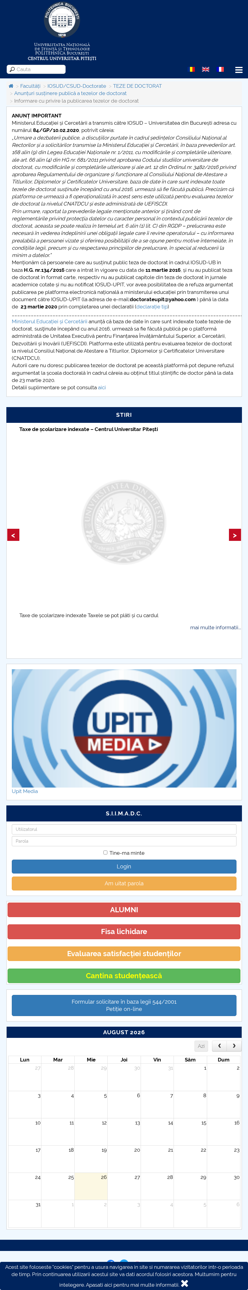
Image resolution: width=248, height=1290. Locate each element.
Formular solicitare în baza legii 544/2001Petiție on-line (124, 1005)
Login (124, 866)
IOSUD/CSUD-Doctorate (76, 86)
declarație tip (152, 307)
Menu (239, 70)
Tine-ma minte (127, 853)
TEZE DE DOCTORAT (137, 86)
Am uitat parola (124, 883)
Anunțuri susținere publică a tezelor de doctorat (70, 93)
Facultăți (30, 86)
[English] (205, 69)
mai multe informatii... (215, 627)
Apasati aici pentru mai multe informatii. (132, 1285)
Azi (201, 1046)
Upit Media (25, 791)
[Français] (220, 69)
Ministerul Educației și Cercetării (49, 321)
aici (102, 387)
